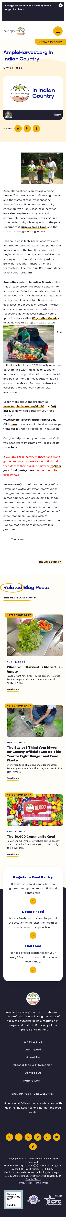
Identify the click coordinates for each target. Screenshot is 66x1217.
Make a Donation (52, 42)
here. (14, 447)
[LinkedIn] (47, 1137)
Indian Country (50, 562)
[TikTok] (33, 1146)
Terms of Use (41, 1183)
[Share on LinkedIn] (27, 128)
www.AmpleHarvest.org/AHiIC (23, 406)
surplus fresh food (34, 227)
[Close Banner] (61, 5)
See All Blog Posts (19, 597)
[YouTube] (56, 1137)
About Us (33, 1057)
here (14, 424)
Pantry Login (32, 1080)
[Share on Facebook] (36, 128)
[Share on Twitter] (18, 128)
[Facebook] (19, 1137)
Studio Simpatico (22, 1176)
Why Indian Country (45, 318)
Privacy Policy (25, 1183)
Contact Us (33, 1072)
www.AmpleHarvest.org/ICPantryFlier (29, 419)
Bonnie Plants (33, 1179)
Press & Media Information (33, 1065)
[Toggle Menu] (58, 31)
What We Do (33, 1041)
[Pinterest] (37, 1137)
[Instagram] (28, 1137)
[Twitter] (9, 1137)
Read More (13, 689)
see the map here (16, 213)
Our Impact (33, 1049)
